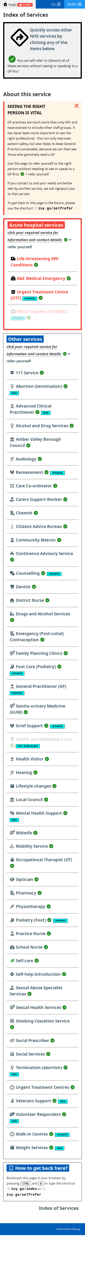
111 (54, 4)
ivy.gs (19, 4)
